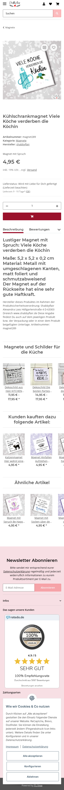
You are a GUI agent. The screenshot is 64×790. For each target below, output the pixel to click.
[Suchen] (57, 13)
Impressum (12, 746)
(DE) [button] (28, 191)
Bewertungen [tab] (39, 229)
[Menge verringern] (7, 206)
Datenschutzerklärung (16, 571)
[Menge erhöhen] (57, 206)
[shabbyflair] (14, 4)
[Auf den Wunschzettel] (54, 47)
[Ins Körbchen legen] (6, 39)
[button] (44, 4)
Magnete (21, 140)
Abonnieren (48, 587)
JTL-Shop (38, 785)
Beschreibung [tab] (13, 229)
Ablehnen (33, 776)
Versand (32, 170)
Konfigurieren (32, 766)
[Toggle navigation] (4, 2)
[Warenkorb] (57, 4)
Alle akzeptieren (32, 755)
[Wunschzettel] (50, 4)
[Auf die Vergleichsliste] (44, 47)
